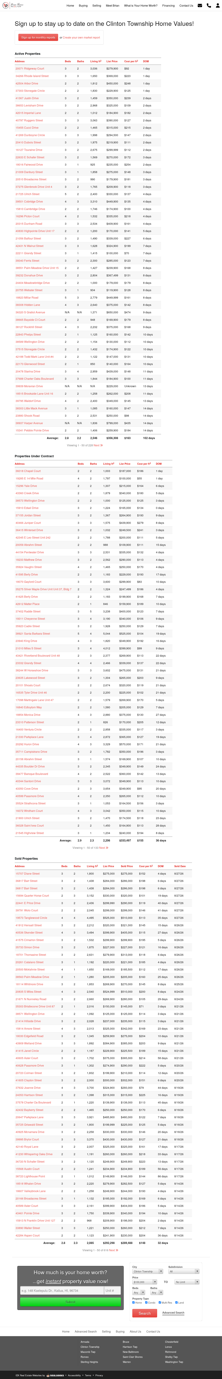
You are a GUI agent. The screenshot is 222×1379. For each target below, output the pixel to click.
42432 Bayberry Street (29, 1110)
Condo (151, 1302)
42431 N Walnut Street (29, 246)
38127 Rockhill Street (29, 327)
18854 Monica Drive (28, 715)
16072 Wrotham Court (29, 811)
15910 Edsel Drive (27, 508)
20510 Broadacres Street (31, 179)
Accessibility (74, 1375)
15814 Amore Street (28, 1028)
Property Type (140, 1298)
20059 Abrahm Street (29, 545)
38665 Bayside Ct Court (30, 320)
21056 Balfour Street (28, 238)
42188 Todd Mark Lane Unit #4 (35, 357)
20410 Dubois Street (28, 142)
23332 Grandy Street (28, 663)
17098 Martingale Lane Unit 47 (35, 700)
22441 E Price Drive (28, 903)
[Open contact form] (200, 5)
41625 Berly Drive (27, 597)
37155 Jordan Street (28, 515)
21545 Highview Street (30, 833)
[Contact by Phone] (209, 5)
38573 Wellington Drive (30, 500)
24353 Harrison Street (29, 1095)
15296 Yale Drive (26, 486)
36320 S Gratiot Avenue (30, 312)
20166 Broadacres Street (31, 1198)
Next (97, 445)
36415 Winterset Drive (29, 530)
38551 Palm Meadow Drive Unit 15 (37, 268)
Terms (88, 1375)
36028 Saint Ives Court (30, 825)
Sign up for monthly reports (38, 37)
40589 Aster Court (27, 1206)
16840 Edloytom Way (29, 707)
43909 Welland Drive (29, 1043)
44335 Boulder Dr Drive (30, 766)
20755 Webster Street (29, 290)
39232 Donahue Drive (29, 275)
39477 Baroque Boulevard (32, 774)
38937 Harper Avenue (29, 423)
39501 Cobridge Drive (29, 201)
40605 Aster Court (27, 1058)
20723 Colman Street (29, 1073)
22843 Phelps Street (28, 334)
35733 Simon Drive (27, 947)
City (134, 1267)
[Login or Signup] (218, 5)
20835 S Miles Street (28, 992)
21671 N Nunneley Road (31, 999)
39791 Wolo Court (27, 910)
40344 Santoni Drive (28, 781)
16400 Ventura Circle (29, 729)
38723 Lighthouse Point (30, 1176)
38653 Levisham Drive (29, 105)
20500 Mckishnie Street (30, 969)
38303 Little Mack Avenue (32, 408)
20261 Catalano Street (29, 962)
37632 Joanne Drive (28, 1088)
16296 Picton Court (27, 216)
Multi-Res (166, 1302)
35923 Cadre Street (28, 626)
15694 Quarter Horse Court (32, 895)
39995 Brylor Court (27, 1139)
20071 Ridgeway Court (30, 68)
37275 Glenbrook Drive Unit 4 (34, 187)
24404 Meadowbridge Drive (33, 283)
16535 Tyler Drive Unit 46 (31, 692)
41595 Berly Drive (27, 574)
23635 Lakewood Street (30, 678)
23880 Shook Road (28, 416)
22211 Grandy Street (28, 253)
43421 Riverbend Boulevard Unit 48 (38, 656)
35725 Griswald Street (29, 1125)
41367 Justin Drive (27, 98)
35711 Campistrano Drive (31, 752)
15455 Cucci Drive (27, 128)
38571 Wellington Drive (30, 1014)
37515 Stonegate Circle (30, 349)
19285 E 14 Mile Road (29, 478)
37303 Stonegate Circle (30, 91)
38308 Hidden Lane (28, 305)
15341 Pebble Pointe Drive (32, 430)
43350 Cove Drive (27, 789)
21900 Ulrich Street (27, 818)
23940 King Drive (26, 641)
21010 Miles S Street (28, 648)
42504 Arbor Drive (27, 83)
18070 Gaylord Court (28, 582)
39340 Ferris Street (27, 261)
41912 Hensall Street (29, 925)
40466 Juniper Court (28, 523)
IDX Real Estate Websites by (31, 1375)
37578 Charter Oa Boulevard (33, 1102)
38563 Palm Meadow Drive (32, 977)
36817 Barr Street (26, 881)
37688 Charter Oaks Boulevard (35, 379)
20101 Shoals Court (28, 685)
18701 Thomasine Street (31, 955)
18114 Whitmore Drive (29, 984)
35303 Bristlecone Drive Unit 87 (35, 1006)
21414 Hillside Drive (28, 1021)
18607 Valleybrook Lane (31, 1191)
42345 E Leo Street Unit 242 (33, 537)
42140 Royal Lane (27, 1147)
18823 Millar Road (27, 297)
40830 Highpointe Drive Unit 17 (35, 231)
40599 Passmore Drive (30, 796)
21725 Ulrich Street (27, 194)
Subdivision (175, 1267)
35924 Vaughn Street (29, 567)
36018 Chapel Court (28, 471)
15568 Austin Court (27, 1169)
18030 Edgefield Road (29, 1036)
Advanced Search (173, 1312)
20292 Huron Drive (27, 744)
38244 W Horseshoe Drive (32, 670)
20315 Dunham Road (29, 224)
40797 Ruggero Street (29, 120)
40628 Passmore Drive (30, 1065)
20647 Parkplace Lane (30, 1117)
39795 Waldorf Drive (28, 401)
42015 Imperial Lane (28, 113)
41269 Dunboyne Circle (30, 135)
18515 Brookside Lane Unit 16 (34, 394)
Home (138, 1302)
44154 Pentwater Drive (30, 552)
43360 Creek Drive (27, 493)
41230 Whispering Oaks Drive (34, 1154)
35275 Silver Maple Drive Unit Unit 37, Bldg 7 (43, 589)
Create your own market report (81, 37)
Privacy (99, 1375)
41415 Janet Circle (27, 1051)
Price (135, 1277)
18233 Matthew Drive (29, 560)
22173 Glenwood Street (30, 364)
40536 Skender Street (29, 932)
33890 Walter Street (28, 1228)
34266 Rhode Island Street (32, 76)
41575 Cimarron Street (30, 940)
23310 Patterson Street (30, 722)
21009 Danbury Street (29, 172)
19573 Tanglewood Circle (31, 918)
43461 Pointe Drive (27, 1213)
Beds (135, 1288)
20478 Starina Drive (28, 371)
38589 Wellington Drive (30, 342)
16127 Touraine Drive (29, 150)
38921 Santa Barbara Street (33, 633)
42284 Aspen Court (28, 1235)
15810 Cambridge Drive (30, 209)
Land (181, 1302)
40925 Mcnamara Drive (30, 1132)
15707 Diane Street (28, 873)
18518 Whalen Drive (28, 1183)
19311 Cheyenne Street (30, 619)
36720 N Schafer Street (30, 1161)
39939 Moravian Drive (29, 386)
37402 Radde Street (28, 611)
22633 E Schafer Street (30, 157)
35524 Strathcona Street (30, 803)
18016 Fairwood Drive (29, 164)
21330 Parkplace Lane (30, 737)
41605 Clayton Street (29, 1080)
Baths (153, 1288)
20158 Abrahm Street (29, 759)
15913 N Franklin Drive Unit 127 (35, 1220)
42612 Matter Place (28, 604)
